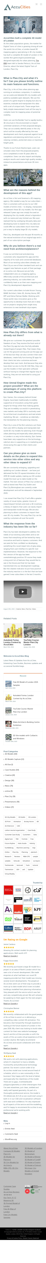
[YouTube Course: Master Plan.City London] (33, 624)
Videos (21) (9, 807)
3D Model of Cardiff (32, 1159)
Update (30, 869)
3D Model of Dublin (33, 1162)
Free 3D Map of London (10, 1211)
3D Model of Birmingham (30, 1153)
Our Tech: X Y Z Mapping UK (10, 1199)
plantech (34, 852)
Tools (28, 865)
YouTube (25, 1230)
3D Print (7, 821)
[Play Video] (23, 591)
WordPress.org (11, 1139)
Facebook (38, 1230)
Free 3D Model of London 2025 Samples (25, 684)
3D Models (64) (11, 754)
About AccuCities (11, 1148)
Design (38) (9, 780)
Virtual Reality (10, 874)
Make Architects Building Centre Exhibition (26, 724)
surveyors (36, 861)
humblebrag (9, 848)
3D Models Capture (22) (14, 759)
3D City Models (10, 817)
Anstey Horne (29, 821)
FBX (17, 839)
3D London (32, 817)
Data (35, 834)
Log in (7, 1123)
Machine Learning (23, 848)
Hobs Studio (22, 843)
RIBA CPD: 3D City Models (11, 1170)
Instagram (31, 1230)
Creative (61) (10, 775)
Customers (26, 834)
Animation (17, 821)
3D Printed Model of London (12, 1205)
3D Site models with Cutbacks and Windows (25, 737)
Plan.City (28, 609)
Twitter (14, 1230)
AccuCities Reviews (11, 1192)
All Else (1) (9, 764)
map (33, 848)
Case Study (32, 830)
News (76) (9, 786)
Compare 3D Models (12, 1151)
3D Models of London (33, 1148)
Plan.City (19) (10, 796)
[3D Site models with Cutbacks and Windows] (8, 735)
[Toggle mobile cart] (36, 4)
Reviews (17, 856)
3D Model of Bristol (32, 1156)
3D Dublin (21, 817)
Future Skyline (10, 843)
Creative (18, 609)
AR (38, 821)
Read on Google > (11, 1113)
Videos (34, 609)
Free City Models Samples (10, 1216)
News (23, 609)
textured (20, 865)
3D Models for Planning (9, 1158)
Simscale (17, 861)
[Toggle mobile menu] (41, 4)
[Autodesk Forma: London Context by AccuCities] (13, 624)
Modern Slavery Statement (31, 1238)
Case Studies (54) (12, 770)
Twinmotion (9, 869)
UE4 (17, 869)
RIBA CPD (26, 856)
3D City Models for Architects (11, 1164)
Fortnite (24, 839)
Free (31, 839)
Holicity (32, 843)
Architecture (9, 826)
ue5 (23, 869)
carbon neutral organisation (15, 830)
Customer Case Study (12, 834)
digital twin (9, 839)
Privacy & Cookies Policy (14, 1238)
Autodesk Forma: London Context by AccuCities (12, 642)
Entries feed (10, 1128)
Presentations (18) (12, 801)
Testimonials (9, 865)
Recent (23, 676)
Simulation (26, 861)
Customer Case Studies (10, 1188)
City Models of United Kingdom (32, 1171)
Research (8, 856)
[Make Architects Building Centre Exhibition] (8, 722)
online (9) (9, 791)
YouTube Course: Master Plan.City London (31, 642)
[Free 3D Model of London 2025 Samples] (8, 682)
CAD (18, 826)
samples (7, 861)
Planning (25, 852)
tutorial (35, 865)
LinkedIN (19, 1230)
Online (7, 852)
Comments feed (11, 1134)
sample (35, 856)
